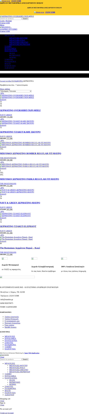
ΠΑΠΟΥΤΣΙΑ (10, 349)
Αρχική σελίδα (5, 81)
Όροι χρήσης (9, 325)
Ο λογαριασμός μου (12, 321)
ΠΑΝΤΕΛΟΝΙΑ (11, 341)
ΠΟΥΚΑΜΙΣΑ (10, 338)
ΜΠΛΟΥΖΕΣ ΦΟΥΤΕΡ (18, 38)
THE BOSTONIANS (8, 158)
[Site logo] (17, 16)
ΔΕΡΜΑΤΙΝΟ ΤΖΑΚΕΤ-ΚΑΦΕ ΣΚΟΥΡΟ (20, 132)
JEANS (12, 53)
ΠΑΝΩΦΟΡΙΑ (17, 81)
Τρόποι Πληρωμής (12, 319)
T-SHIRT (8, 347)
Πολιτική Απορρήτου (12, 323)
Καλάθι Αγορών (10, 327)
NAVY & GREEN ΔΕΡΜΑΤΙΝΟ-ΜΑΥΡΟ (20, 203)
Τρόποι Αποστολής (12, 317)
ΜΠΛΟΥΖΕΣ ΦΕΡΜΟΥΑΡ (19, 44)
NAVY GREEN (6, 115)
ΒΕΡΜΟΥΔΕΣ (14, 55)
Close (2, 357)
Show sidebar (5, 89)
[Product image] (17, 97)
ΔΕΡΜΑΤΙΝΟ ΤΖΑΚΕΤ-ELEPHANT (18, 226)
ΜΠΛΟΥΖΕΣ (10, 336)
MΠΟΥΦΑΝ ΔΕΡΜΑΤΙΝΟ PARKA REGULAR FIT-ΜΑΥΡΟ (29, 179)
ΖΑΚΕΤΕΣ (9, 343)
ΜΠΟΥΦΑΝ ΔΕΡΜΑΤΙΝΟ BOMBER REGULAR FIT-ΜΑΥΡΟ (30, 153)
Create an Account (7, 413)
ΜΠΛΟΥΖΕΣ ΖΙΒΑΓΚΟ (18, 42)
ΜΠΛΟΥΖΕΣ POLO (17, 40)
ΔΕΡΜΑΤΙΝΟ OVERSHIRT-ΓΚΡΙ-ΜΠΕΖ (20, 110)
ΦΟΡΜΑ (12, 57)
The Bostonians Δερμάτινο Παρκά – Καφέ (20, 248)
